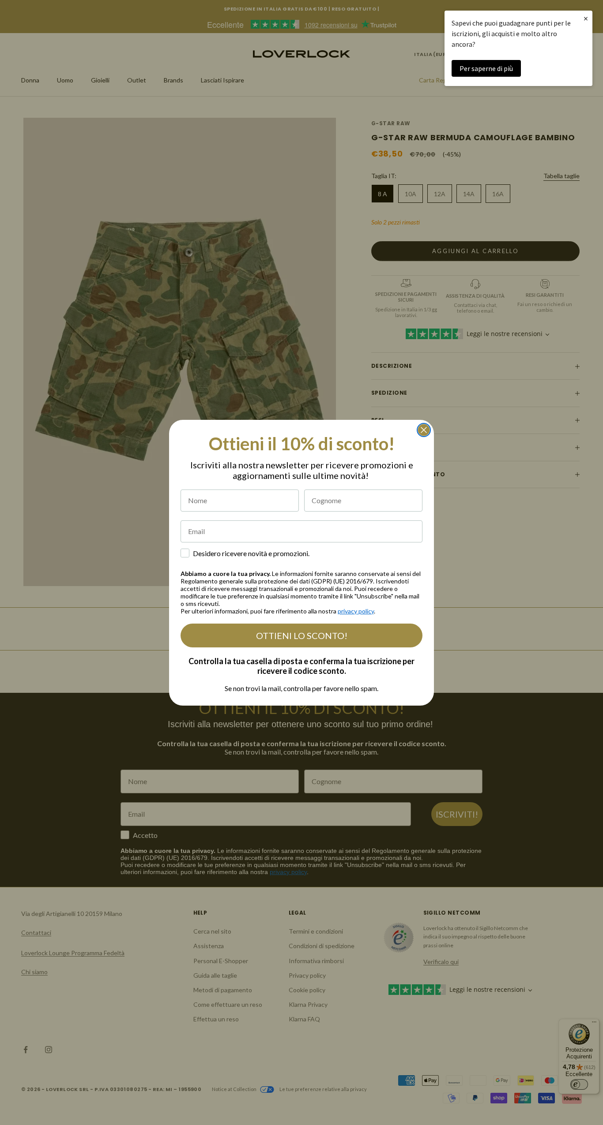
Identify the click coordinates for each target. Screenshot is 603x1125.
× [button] (586, 18)
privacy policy (356, 611)
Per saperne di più (486, 68)
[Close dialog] (423, 430)
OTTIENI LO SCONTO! (301, 635)
